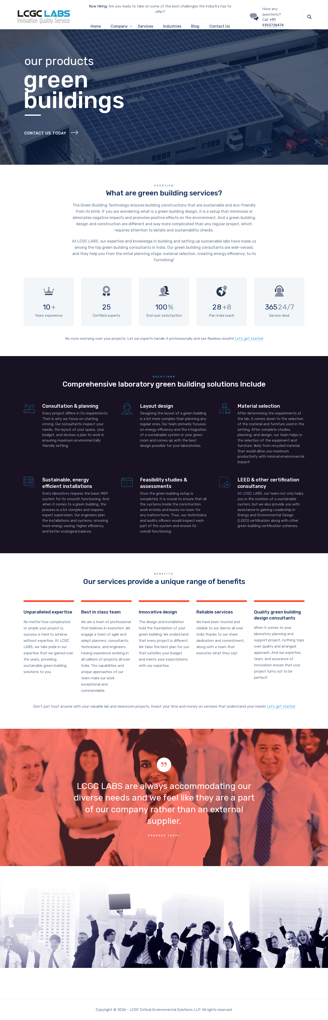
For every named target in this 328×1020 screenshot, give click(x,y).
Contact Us (219, 26)
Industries (172, 26)
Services (145, 26)
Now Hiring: (98, 6)
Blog (195, 26)
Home (96, 26)
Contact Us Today (45, 133)
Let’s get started (249, 338)
